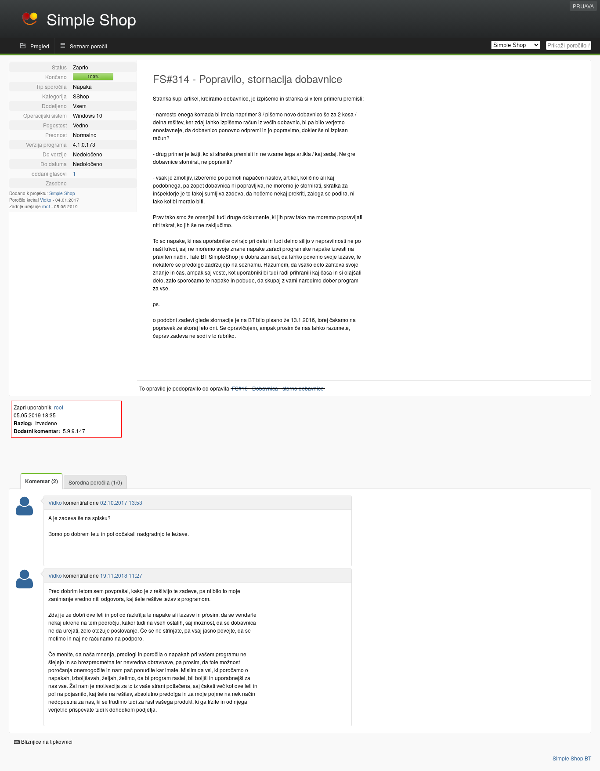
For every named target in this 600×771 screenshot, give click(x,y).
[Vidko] (24, 511)
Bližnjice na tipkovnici (46, 741)
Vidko (45, 200)
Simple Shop (62, 193)
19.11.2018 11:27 (121, 575)
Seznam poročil (88, 46)
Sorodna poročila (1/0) (95, 482)
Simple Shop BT (572, 758)
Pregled (39, 46)
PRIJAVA (583, 6)
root (46, 206)
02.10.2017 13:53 (121, 502)
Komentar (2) (41, 481)
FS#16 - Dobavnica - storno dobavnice (278, 388)
